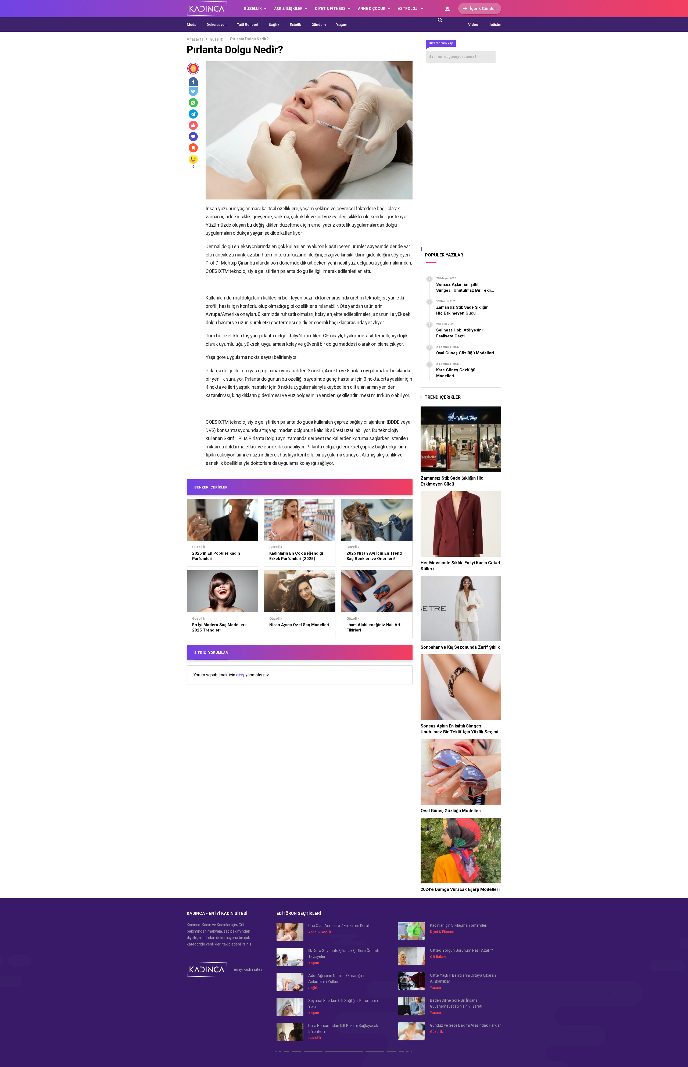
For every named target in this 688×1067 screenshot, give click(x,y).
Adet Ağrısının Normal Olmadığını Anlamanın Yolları (336, 978)
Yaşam (341, 24)
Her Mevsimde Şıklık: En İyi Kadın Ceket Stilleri (460, 565)
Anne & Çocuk (319, 932)
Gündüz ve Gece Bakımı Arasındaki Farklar (465, 1025)
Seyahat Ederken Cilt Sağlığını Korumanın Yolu (343, 1003)
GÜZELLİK (253, 8)
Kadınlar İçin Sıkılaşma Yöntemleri (458, 925)
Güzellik (216, 39)
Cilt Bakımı (438, 956)
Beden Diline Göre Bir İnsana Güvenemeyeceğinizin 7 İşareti (456, 1003)
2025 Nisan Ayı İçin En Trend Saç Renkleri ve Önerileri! (374, 556)
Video (473, 24)
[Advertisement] (461, 155)
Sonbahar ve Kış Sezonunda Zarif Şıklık (460, 647)
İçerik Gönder (483, 8)
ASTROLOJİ (408, 8)
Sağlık (274, 24)
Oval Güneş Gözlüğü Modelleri (451, 810)
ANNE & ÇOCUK (371, 8)
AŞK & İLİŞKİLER (288, 8)
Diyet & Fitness (442, 931)
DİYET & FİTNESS (330, 8)
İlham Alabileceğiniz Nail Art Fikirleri (373, 627)
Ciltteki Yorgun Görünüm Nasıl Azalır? (461, 950)
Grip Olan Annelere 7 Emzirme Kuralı (339, 925)
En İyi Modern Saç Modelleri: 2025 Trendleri (219, 627)
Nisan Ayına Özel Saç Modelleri (299, 624)
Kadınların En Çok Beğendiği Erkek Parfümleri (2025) (296, 556)
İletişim (495, 24)
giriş (240, 675)
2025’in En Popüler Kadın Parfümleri (216, 556)
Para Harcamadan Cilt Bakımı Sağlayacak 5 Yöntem (343, 1028)
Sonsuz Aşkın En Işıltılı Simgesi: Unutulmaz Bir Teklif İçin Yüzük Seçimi (459, 728)
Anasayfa (195, 39)
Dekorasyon (217, 24)
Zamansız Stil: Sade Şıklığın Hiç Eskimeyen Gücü (452, 481)
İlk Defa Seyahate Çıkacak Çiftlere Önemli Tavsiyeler (343, 953)
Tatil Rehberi (247, 24)
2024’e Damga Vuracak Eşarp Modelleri (460, 889)
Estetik (295, 24)
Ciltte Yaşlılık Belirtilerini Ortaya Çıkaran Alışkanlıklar (463, 978)
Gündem (318, 24)
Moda (191, 24)
